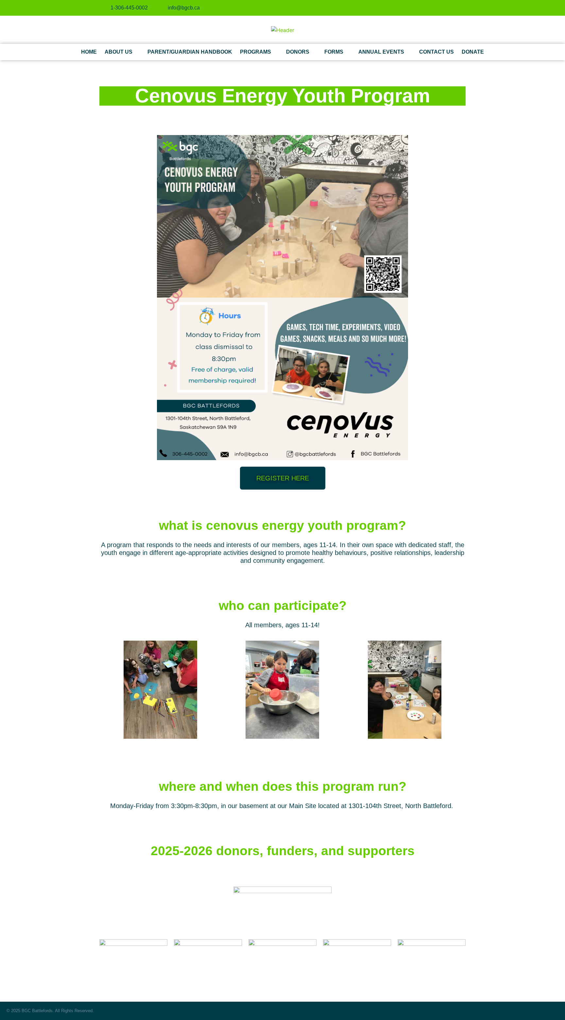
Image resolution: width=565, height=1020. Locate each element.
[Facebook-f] (439, 7)
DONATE (473, 52)
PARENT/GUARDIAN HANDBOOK (189, 52)
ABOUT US (118, 52)
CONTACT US (436, 52)
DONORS (297, 52)
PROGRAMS (255, 52)
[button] (106, 690)
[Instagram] (450, 7)
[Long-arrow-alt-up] (555, 1010)
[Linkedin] (461, 7)
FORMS (333, 52)
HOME (89, 52)
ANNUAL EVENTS (381, 52)
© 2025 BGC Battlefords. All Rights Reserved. (50, 1010)
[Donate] (428, 7)
